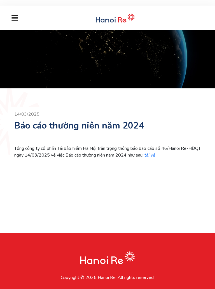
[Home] (115, 18)
